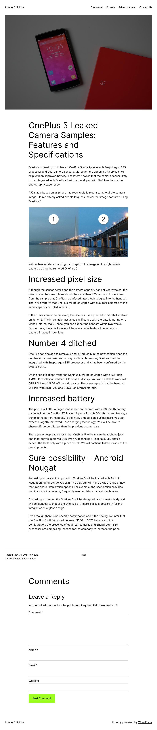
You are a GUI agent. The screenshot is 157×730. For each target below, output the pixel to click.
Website (34, 680)
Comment (36, 612)
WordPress (145, 722)
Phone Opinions (14, 7)
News (35, 554)
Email (33, 665)
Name (33, 649)
